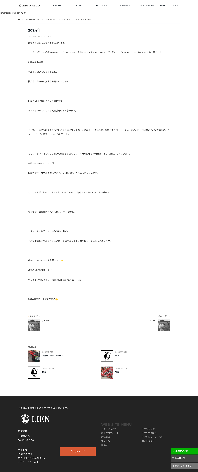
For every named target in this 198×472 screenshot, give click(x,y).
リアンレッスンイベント (153, 437)
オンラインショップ (182, 466)
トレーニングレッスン (168, 5)
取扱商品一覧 (178, 458)
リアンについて (108, 429)
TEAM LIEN (148, 441)
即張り (104, 444)
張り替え (79, 5)
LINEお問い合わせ (181, 451)
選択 (117, 355)
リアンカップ (101, 5)
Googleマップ (77, 451)
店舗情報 (57, 5)
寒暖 (44, 372)
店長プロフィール (110, 433)
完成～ (118, 372)
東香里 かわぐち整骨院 (52, 355)
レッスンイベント (146, 5)
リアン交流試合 (124, 5)
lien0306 (47, 37)
